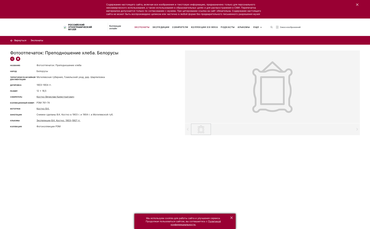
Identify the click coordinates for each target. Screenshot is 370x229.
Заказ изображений (290, 27)
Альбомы (244, 27)
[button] (357, 4)
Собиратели (180, 27)
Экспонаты (142, 27)
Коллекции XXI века (204, 27)
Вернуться (20, 40)
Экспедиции (160, 27)
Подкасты (228, 27)
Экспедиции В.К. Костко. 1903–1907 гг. (58, 120)
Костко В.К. (43, 108)
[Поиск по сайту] (271, 27)
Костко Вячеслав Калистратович (55, 96)
